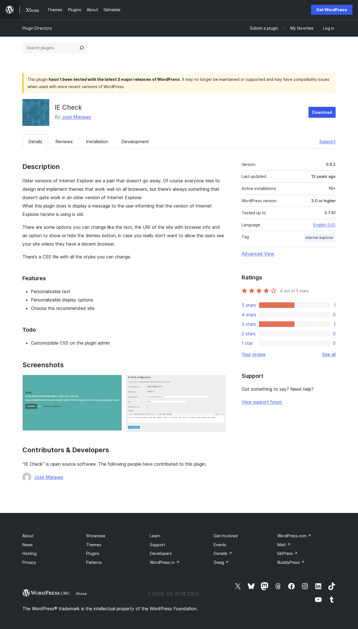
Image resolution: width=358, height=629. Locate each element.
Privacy (29, 562)
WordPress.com (294, 535)
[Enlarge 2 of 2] (218, 382)
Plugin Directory (37, 28)
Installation (97, 141)
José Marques (76, 117)
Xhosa (81, 593)
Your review (254, 354)
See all (329, 354)
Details (35, 141)
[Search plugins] (81, 47)
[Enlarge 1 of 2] (114, 382)
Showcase (95, 535)
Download (322, 112)
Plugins (92, 553)
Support (327, 141)
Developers (161, 553)
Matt (284, 544)
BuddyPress (291, 562)
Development (135, 141)
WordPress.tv (165, 562)
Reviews (64, 141)
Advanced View (258, 253)
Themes (93, 544)
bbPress (287, 553)
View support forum (262, 402)
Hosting (29, 553)
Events (220, 544)
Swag (221, 562)
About (28, 535)
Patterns (94, 562)
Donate (223, 553)
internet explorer (319, 237)
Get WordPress (331, 9)
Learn (155, 535)
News (27, 544)
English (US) (324, 224)
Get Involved (226, 535)
